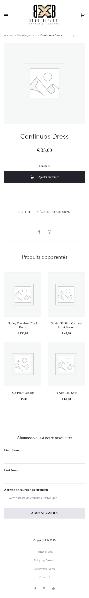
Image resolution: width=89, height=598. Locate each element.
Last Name (11, 470)
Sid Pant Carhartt (23, 393)
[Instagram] (44, 588)
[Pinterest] (53, 588)
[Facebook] (35, 588)
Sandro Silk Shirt (66, 393)
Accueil (8, 35)
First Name (11, 450)
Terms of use (44, 552)
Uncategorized (26, 35)
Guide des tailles (44, 568)
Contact (44, 577)
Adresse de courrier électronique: (26, 489)
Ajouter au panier (48, 177)
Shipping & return (44, 560)
